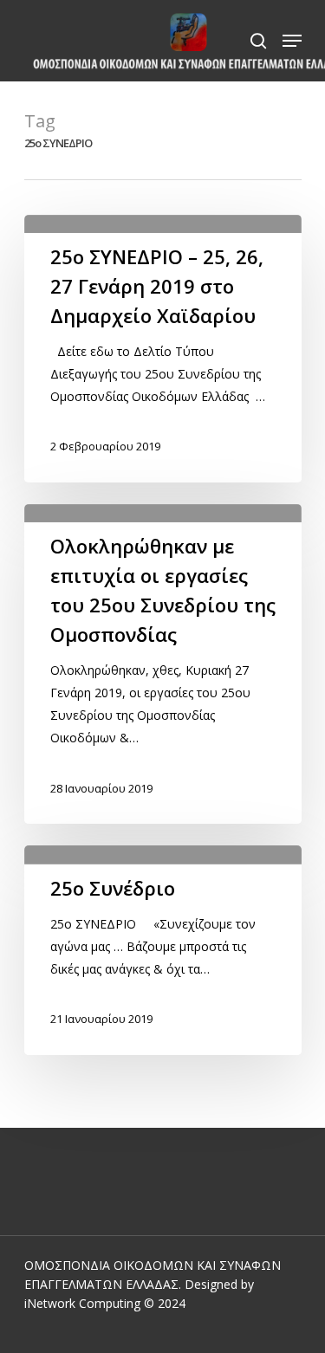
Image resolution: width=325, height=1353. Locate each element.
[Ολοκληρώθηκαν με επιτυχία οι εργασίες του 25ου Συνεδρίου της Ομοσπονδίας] (163, 664)
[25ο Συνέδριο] (163, 949)
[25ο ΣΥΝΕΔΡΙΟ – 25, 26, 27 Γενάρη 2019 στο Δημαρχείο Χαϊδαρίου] (163, 348)
